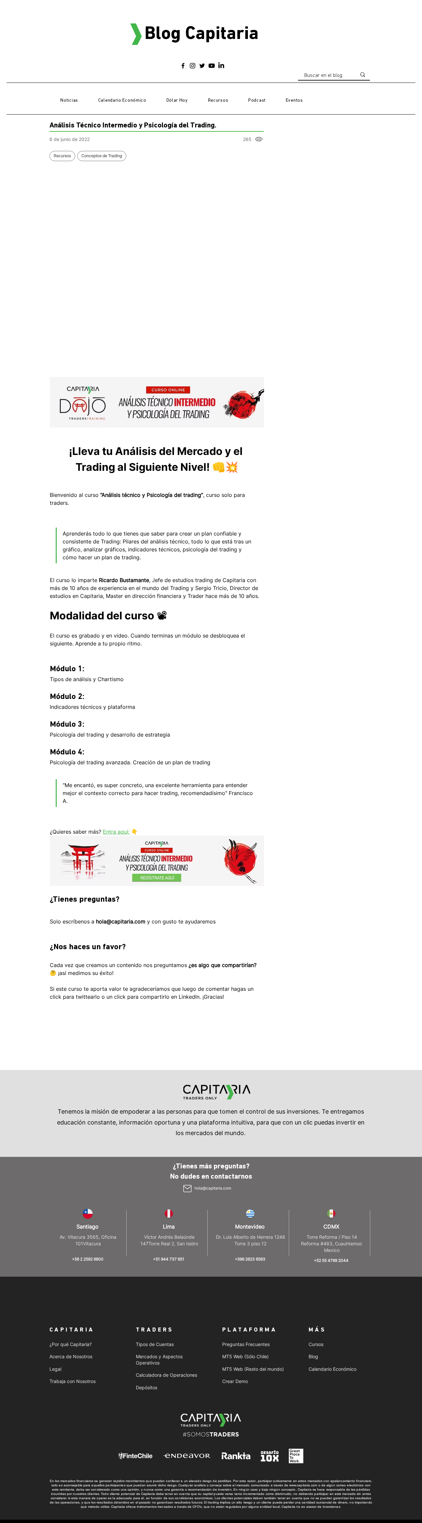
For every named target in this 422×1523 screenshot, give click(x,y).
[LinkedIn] (221, 65)
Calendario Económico (332, 1369)
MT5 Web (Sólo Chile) (245, 1356)
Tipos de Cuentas (155, 1344)
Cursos (316, 1344)
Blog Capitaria (201, 34)
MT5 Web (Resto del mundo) (253, 1369)
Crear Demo (235, 1381)
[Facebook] (183, 65)
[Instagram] (192, 65)
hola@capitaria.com (213, 1188)
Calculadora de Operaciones (166, 1375)
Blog (313, 1356)
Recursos (62, 155)
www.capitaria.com (303, 1485)
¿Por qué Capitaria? (70, 1344)
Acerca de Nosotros (70, 1356)
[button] (218, 100)
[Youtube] (211, 65)
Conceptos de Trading (101, 155)
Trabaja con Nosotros (72, 1381)
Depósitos (146, 1387)
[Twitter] (202, 65)
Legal (55, 1369)
